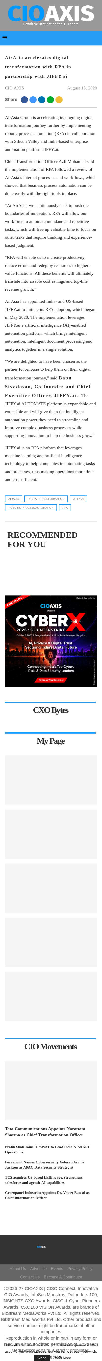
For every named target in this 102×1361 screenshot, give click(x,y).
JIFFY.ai (78, 498)
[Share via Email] (59, 99)
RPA (65, 507)
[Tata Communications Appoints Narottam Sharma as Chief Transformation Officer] (51, 1090)
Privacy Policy (79, 1269)
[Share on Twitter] (33, 99)
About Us (18, 1269)
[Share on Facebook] (25, 99)
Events (57, 1269)
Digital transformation (46, 498)
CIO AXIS (14, 88)
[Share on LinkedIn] (42, 99)
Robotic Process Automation (30, 507)
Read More (62, 1358)
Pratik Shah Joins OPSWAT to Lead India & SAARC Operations (48, 1149)
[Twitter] (59, 1245)
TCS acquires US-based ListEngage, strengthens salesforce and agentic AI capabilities (44, 1180)
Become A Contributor (63, 1277)
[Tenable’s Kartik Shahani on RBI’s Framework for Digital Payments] (51, 780)
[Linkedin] (56, 1252)
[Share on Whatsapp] (51, 99)
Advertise (38, 1269)
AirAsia (13, 498)
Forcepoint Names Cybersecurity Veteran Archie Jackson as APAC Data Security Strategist (44, 1164)
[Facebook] (52, 1245)
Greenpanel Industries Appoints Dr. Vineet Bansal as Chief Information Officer (47, 1195)
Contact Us (30, 1277)
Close (41, 1358)
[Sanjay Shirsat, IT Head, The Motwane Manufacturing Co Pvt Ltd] (51, 834)
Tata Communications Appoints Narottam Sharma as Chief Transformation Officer (45, 1131)
